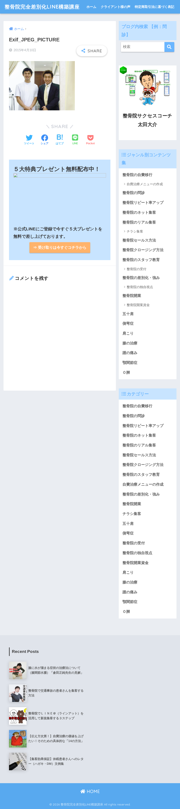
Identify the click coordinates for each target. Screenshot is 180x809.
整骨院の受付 (136, 269)
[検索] (169, 47)
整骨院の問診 (133, 193)
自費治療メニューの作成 (145, 184)
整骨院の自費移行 (137, 175)
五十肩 (128, 314)
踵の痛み (129, 353)
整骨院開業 (131, 296)
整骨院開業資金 (138, 305)
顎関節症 (129, 363)
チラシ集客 (135, 231)
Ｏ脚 (126, 372)
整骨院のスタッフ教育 (141, 260)
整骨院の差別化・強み (141, 278)
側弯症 (128, 323)
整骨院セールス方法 (139, 240)
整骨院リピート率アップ (143, 203)
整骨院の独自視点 (140, 287)
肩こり (128, 333)
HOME (92, 791)
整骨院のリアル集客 (139, 222)
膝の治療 (129, 343)
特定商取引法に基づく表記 (154, 7)
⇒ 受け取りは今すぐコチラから (59, 247)
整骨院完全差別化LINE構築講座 (42, 7)
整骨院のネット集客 (139, 212)
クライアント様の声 (115, 7)
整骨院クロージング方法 (143, 250)
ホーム (91, 7)
